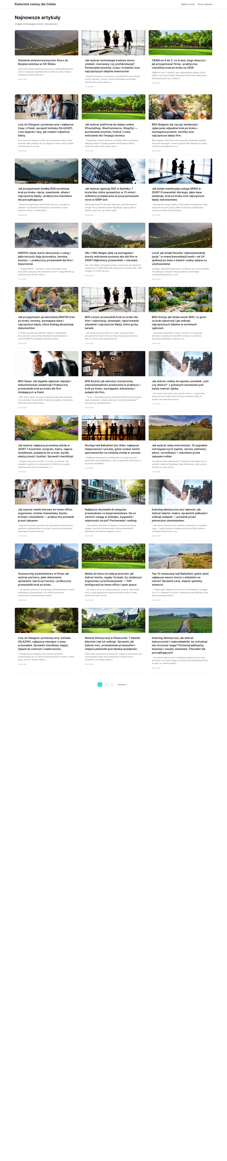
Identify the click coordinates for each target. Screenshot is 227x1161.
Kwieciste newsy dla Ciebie (35, 4)
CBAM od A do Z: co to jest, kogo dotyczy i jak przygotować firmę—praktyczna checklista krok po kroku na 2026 (179, 64)
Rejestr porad (188, 4)
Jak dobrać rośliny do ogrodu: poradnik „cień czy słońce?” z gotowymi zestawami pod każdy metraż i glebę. (180, 385)
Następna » (123, 684)
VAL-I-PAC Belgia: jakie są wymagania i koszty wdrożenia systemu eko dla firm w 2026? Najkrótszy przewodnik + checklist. (111, 256)
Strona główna (205, 4)
